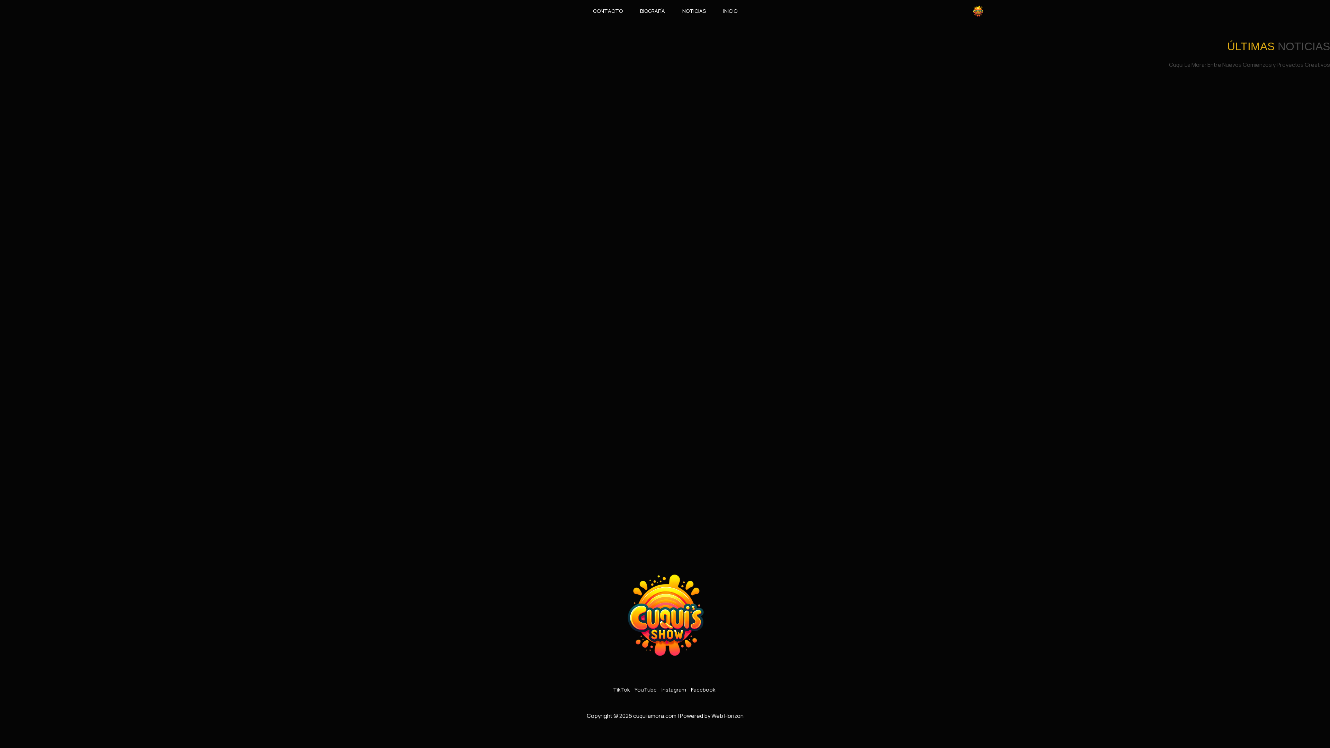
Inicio (730, 11)
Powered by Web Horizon (712, 716)
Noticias (694, 11)
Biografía (652, 11)
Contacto (608, 11)
